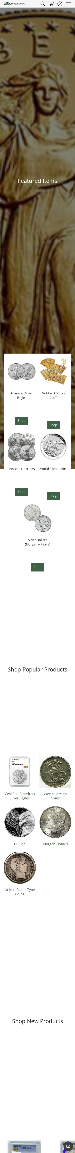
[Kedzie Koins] (14, 3)
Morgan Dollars (55, 844)
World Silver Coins (53, 469)
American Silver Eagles (21, 395)
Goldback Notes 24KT (53, 395)
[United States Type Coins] (20, 868)
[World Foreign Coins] (55, 772)
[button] (43, 4)
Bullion (20, 844)
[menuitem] (43, 4)
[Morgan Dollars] (55, 822)
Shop (21, 421)
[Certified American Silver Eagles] (20, 772)
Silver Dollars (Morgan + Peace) (37, 542)
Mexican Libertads (21, 469)
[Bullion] (20, 822)
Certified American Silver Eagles (20, 795)
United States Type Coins (20, 891)
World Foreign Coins (55, 796)
